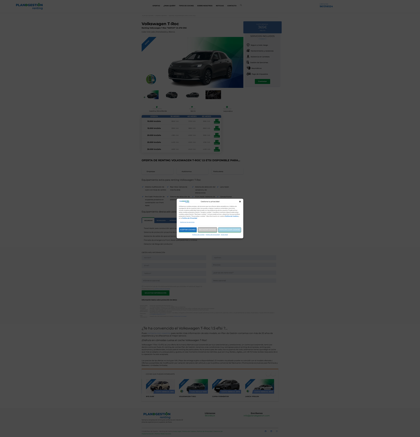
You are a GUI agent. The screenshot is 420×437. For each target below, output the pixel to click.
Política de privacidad (213, 234)
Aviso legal (224, 234)
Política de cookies (198, 234)
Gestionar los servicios (187, 222)
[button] (240, 202)
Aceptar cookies (188, 230)
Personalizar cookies (229, 230)
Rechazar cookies (207, 230)
